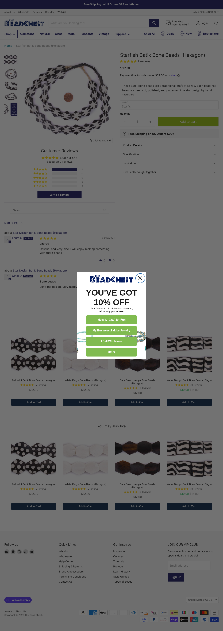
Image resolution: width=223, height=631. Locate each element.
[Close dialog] (140, 278)
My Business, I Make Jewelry (111, 330)
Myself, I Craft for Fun (112, 319)
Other (111, 352)
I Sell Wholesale (111, 341)
